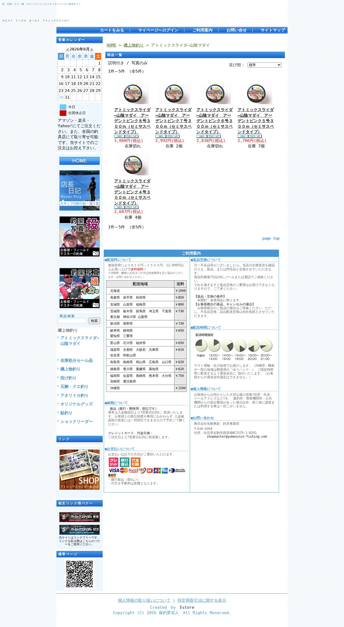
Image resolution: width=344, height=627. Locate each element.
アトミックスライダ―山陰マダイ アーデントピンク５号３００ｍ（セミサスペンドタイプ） (256, 120)
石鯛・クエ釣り (74, 386)
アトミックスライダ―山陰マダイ (79, 340)
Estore (187, 607)
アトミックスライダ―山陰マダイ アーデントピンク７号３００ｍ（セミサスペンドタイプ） (173, 120)
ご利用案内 (202, 30)
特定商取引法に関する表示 (202, 600)
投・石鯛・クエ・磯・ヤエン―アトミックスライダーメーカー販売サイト (41, 3)
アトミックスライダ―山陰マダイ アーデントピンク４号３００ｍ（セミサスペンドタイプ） (132, 192)
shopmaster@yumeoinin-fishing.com (237, 436)
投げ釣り (68, 378)
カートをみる (112, 30)
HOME (111, 45)
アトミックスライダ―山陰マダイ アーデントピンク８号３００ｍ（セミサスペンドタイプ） (132, 120)
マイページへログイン (158, 30)
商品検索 (67, 316)
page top (271, 238)
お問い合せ (237, 30)
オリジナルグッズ (76, 404)
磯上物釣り (68, 330)
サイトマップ (273, 30)
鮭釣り (66, 412)
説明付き (116, 63)
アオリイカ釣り (74, 395)
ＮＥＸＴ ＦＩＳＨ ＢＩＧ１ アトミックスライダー (35, 20)
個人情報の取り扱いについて (144, 600)
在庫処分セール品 (76, 360)
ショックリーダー (76, 421)
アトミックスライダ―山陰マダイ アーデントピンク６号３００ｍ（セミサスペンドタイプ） (214, 120)
